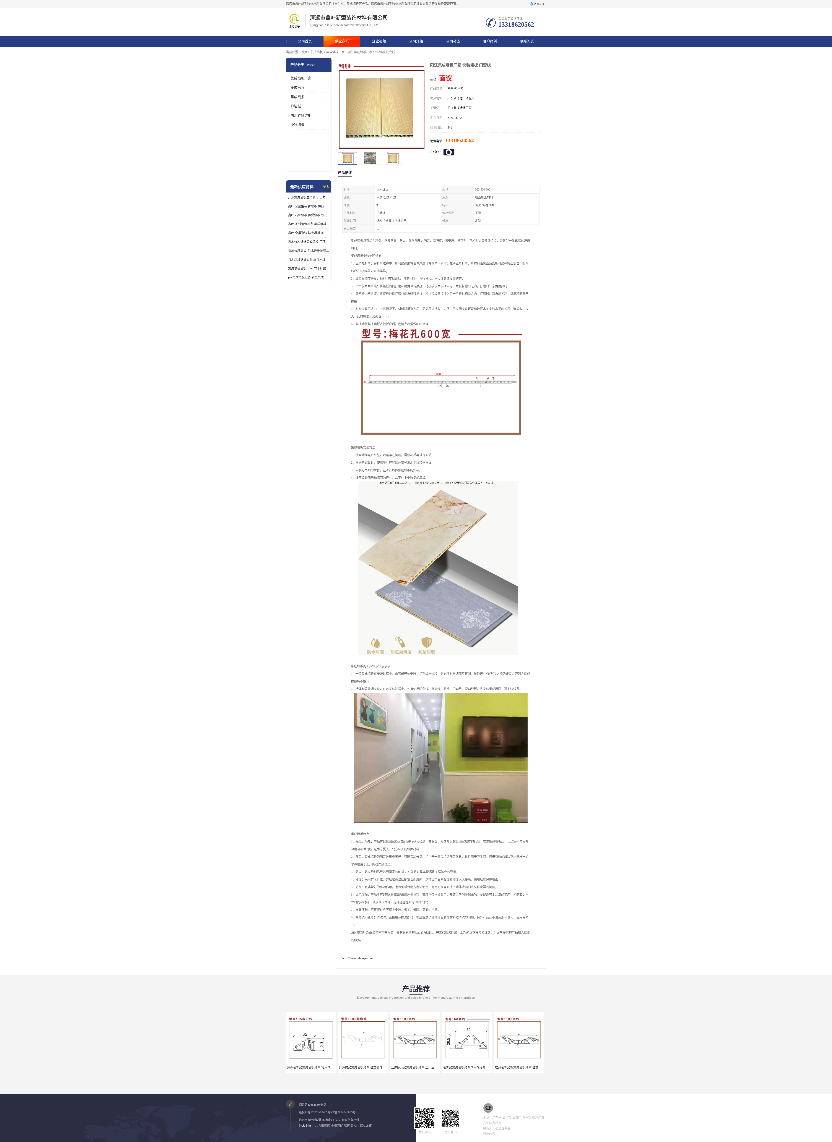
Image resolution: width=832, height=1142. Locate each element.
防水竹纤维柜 (301, 115)
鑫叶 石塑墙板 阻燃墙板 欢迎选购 (308, 215)
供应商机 (342, 41)
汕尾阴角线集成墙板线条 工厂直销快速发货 (316, 1067)
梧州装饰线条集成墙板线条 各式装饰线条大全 (422, 1067)
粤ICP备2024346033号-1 (343, 1112)
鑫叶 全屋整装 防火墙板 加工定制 (308, 233)
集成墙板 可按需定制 (467, 1067)
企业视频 (379, 41)
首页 (304, 52)
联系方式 (527, 41)
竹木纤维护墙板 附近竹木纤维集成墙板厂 (308, 259)
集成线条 (297, 97)
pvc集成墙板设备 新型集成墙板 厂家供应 (308, 277)
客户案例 (490, 41)
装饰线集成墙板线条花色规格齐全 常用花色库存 (371, 1067)
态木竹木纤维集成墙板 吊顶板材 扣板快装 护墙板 (308, 241)
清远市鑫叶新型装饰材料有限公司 (320, 1119)
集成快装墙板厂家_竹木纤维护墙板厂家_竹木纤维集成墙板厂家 (308, 268)
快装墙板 (297, 125)
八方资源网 (322, 1125)
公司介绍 (416, 41)
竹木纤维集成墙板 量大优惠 (519, 1067)
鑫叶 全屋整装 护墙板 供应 (306, 206)
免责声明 (337, 1125)
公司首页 (305, 41)
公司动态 (453, 41)
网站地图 (366, 1125)
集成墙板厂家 (335, 52)
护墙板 (296, 106)
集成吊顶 (297, 87)
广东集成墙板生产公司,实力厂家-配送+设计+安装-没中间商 (308, 197)
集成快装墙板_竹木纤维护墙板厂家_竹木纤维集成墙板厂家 (308, 250)
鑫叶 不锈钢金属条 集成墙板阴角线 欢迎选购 (308, 224)
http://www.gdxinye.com (357, 958)
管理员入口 (351, 1125)
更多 (326, 187)
